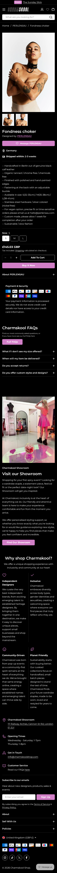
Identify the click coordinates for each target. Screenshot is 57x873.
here (27, 769)
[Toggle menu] (4, 9)
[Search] (51, 17)
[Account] (42, 9)
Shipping (19, 250)
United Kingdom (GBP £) (19, 837)
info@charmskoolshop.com (23, 757)
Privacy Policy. (9, 807)
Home (5, 25)
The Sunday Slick (32, 2)
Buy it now (28, 265)
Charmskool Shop (20, 867)
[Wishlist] (47, 9)
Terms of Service (42, 804)
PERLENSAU (20, 25)
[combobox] (28, 17)
